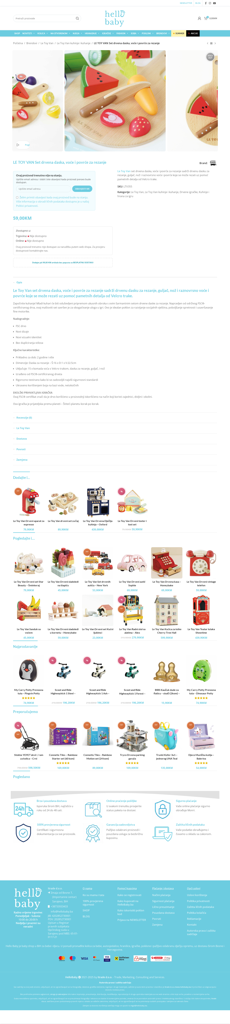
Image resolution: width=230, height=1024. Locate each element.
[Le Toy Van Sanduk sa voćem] (28, 610)
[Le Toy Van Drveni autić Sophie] (132, 563)
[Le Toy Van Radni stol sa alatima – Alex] (132, 610)
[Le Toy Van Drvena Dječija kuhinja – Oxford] (97, 502)
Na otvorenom (59, 33)
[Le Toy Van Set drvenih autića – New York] (97, 563)
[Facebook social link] (206, 3)
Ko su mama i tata (93, 895)
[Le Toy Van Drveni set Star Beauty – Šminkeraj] (28, 563)
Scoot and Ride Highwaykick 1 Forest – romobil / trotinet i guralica (132, 693)
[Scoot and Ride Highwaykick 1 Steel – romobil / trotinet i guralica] (63, 671)
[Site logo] (115, 18)
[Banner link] (28, 899)
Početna (18, 43)
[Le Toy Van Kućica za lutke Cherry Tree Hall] (166, 610)
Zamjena (157, 924)
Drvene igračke (189, 192)
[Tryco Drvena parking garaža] (132, 736)
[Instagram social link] (210, 3)
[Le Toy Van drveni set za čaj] (63, 502)
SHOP (17, 33)
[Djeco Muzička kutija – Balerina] (201, 736)
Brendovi (161, 33)
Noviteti (27, 33)
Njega (76, 33)
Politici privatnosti (27, 206)
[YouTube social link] (214, 3)
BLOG (86, 916)
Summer (178, 33)
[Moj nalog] (199, 18)
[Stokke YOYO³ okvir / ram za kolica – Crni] (28, 736)
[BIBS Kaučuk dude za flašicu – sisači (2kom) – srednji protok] (166, 671)
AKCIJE (193, 33)
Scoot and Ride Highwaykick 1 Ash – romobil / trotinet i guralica (98, 693)
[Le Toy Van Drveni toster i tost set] (132, 502)
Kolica (41, 33)
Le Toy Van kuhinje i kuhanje (73, 43)
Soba (133, 33)
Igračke (106, 33)
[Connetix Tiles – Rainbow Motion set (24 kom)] (97, 736)
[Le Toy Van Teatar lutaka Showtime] (201, 610)
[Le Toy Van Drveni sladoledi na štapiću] (63, 563)
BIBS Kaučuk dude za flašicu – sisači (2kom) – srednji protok (167, 693)
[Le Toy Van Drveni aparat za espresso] (28, 502)
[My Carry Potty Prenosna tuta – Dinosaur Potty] (201, 671)
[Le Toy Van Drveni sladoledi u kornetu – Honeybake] (63, 610)
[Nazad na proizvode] (211, 43)
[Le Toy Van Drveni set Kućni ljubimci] (97, 610)
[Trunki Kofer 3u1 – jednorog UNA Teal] (166, 736)
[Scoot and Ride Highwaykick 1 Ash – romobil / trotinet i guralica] (97, 671)
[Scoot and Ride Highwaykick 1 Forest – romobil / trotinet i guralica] (132, 671)
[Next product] (215, 43)
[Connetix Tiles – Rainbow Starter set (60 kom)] (63, 736)
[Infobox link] (45, 809)
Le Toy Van (47, 43)
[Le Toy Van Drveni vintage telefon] (201, 563)
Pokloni (146, 33)
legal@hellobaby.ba (139, 1005)
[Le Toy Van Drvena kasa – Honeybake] (166, 563)
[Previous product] (207, 43)
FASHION (121, 33)
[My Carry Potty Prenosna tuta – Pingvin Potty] (28, 671)
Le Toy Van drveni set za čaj (63, 520)
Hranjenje (91, 33)
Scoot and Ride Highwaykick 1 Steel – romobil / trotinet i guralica (63, 693)
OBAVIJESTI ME (82, 188)
